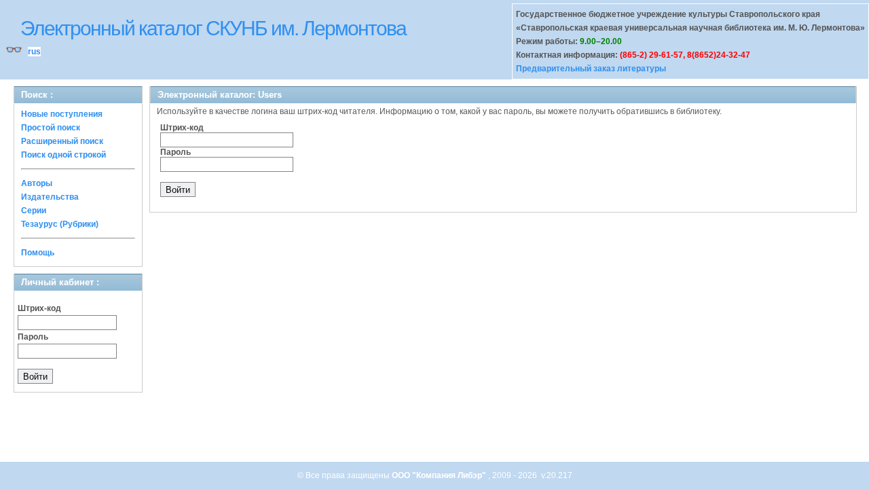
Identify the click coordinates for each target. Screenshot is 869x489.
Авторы (36, 183)
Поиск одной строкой (63, 155)
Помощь (37, 252)
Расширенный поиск (62, 141)
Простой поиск (50, 127)
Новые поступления (62, 114)
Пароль (33, 337)
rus (34, 51)
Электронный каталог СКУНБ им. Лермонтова (213, 28)
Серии (33, 210)
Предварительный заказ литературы (591, 68)
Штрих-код (39, 308)
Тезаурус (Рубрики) (59, 224)
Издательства (50, 197)
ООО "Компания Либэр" (440, 475)
